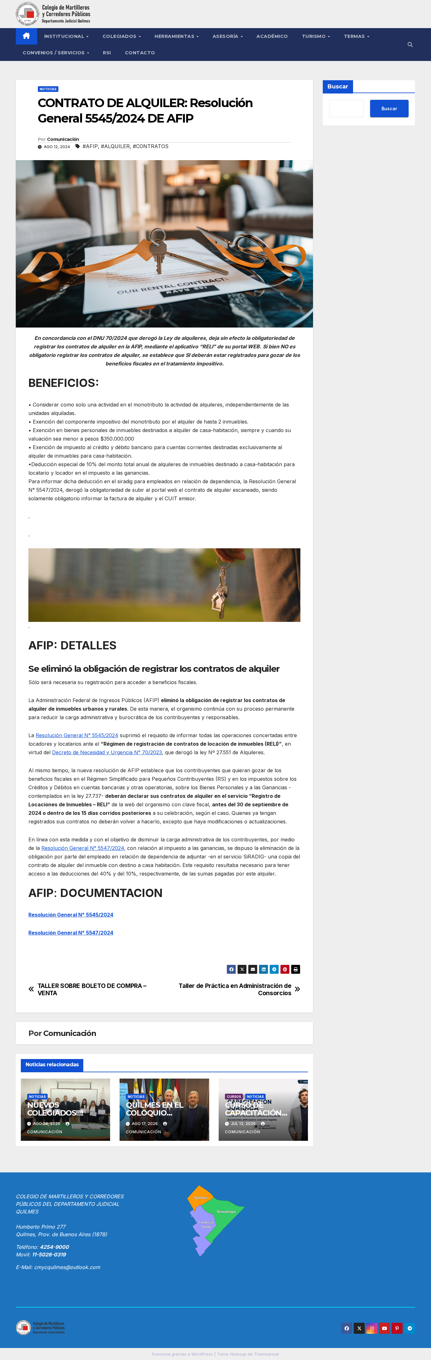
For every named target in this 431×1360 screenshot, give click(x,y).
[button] (410, 44)
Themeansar (266, 1354)
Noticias (48, 89)
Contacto (140, 53)
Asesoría (226, 36)
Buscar (338, 86)
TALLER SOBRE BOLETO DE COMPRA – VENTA (92, 989)
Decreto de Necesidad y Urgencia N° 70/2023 (107, 752)
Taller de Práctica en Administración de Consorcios (235, 989)
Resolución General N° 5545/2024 (77, 735)
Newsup (238, 1354)
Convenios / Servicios (54, 53)
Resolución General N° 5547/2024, (83, 848)
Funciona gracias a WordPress (183, 1354)
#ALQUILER (115, 146)
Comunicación (63, 139)
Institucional (65, 36)
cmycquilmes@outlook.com (67, 1267)
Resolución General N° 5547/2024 (70, 933)
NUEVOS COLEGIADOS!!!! (55, 1108)
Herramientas (175, 36)
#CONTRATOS (150, 146)
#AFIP (90, 146)
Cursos (234, 1096)
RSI (107, 53)
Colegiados (120, 36)
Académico (272, 36)
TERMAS (355, 36)
